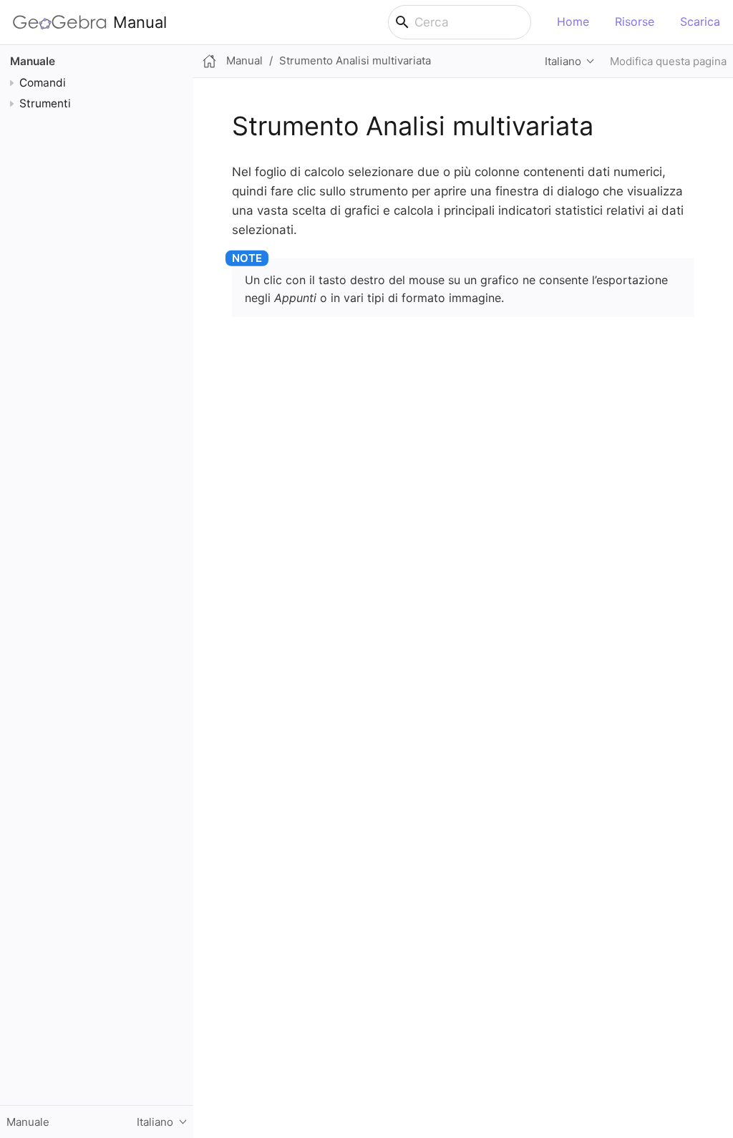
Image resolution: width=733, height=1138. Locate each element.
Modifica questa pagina (668, 61)
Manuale (32, 61)
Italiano (563, 61)
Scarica (700, 21)
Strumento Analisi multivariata (355, 60)
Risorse (634, 21)
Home (573, 21)
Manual (140, 22)
